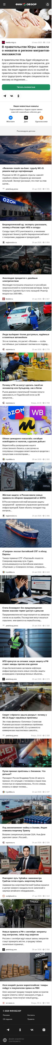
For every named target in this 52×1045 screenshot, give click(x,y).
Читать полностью (26, 87)
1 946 (47, 1003)
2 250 (47, 735)
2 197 (47, 792)
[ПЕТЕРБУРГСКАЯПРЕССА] (3, 189)
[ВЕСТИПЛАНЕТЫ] (3, 896)
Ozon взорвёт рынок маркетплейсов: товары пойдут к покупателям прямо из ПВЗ (25, 986)
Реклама (6, 1015)
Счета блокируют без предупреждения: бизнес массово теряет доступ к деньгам (23, 609)
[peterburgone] (3, 679)
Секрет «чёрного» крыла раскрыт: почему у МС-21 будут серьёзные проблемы (24, 716)
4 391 (47, 189)
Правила (30, 1019)
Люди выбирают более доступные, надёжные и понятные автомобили (25, 336)
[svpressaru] (3, 349)
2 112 (47, 896)
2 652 (47, 459)
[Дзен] (44, 1029)
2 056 (47, 949)
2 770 (47, 349)
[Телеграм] (8, 1029)
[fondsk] (3, 299)
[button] (5, 96)
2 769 (47, 403)
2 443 (47, 572)
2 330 (47, 626)
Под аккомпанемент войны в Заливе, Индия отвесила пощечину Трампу (24, 829)
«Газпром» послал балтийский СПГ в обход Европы (24, 552)
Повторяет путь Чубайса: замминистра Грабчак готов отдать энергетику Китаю (22, 879)
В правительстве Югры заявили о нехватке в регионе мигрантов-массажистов (26, 50)
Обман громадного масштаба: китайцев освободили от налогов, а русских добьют (23, 440)
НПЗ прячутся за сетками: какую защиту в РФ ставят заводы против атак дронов (25, 662)
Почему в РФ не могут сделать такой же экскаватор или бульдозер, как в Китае (22, 386)
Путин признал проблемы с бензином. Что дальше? (23, 772)
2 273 (47, 679)
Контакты (31, 1015)
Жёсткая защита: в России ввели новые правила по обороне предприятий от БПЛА (24, 496)
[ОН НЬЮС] (3, 1003)
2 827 (47, 299)
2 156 (47, 842)
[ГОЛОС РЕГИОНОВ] (3, 242)
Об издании (7, 1019)
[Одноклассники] (20, 1029)
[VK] (32, 1029)
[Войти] (47, 4)
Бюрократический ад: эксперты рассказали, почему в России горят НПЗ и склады (24, 226)
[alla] (3, 42)
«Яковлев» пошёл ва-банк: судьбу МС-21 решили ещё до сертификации (23, 169)
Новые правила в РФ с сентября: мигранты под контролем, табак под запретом (24, 933)
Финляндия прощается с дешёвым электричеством (20, 279)
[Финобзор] (26, 4)
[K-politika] (3, 459)
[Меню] (4, 4)
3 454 (47, 242)
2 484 (47, 516)
